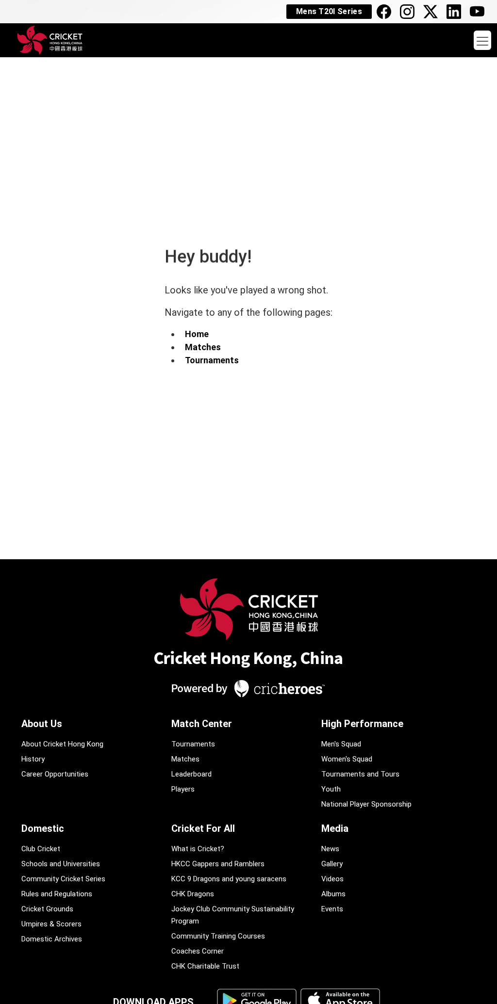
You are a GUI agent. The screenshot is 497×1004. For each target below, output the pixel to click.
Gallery (332, 863)
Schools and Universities (60, 863)
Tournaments (212, 360)
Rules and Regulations (56, 894)
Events (332, 909)
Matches (203, 347)
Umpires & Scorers (51, 924)
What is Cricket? (197, 848)
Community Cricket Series (63, 878)
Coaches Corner (197, 951)
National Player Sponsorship (366, 804)
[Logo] (248, 642)
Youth (331, 789)
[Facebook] (386, 11)
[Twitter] (433, 11)
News (330, 848)
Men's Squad (341, 744)
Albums (333, 894)
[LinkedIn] (456, 11)
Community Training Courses (218, 936)
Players (183, 789)
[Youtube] (479, 11)
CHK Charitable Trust (205, 966)
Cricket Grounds (47, 909)
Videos (332, 878)
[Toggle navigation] (482, 40)
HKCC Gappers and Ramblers (218, 863)
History (33, 759)
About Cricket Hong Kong (62, 744)
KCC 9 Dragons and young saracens (228, 878)
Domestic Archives (51, 939)
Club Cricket (40, 848)
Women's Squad (346, 759)
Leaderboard (191, 774)
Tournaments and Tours (360, 774)
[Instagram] (409, 11)
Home (197, 334)
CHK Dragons (192, 894)
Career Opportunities (54, 774)
